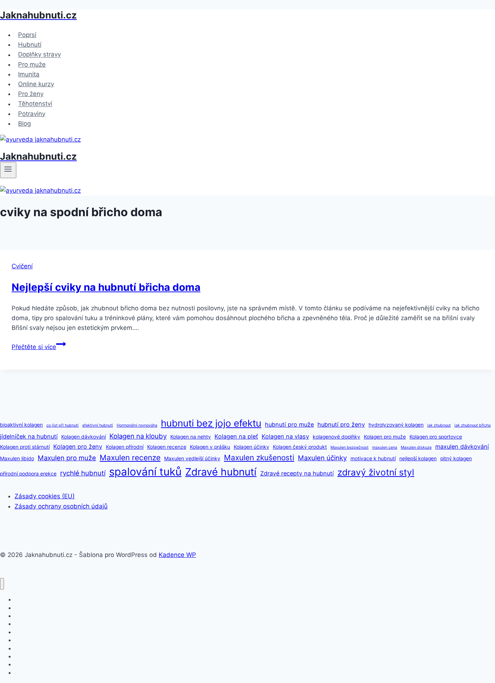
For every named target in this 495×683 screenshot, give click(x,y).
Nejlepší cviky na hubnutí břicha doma (106, 287)
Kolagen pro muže (385, 437)
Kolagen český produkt (300, 447)
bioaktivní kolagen (21, 425)
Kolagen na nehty (190, 437)
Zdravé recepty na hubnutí (297, 473)
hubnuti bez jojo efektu (211, 423)
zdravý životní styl (375, 472)
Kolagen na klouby (138, 436)
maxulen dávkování (462, 446)
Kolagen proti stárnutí (25, 447)
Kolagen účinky (251, 447)
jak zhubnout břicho (472, 425)
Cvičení (22, 266)
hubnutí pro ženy (341, 424)
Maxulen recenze (130, 457)
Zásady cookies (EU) (44, 496)
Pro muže (32, 64)
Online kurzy (36, 84)
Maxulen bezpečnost (349, 447)
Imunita (28, 74)
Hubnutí (29, 44)
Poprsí (27, 34)
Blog (24, 123)
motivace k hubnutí (373, 458)
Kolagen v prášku (210, 447)
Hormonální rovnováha (137, 425)
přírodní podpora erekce (28, 474)
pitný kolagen (456, 458)
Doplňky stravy (39, 54)
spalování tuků (145, 471)
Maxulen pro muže (67, 458)
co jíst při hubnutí (62, 425)
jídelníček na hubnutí (29, 436)
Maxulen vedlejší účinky (192, 458)
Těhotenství (35, 104)
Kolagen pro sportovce (435, 437)
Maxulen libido (17, 458)
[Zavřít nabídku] (2, 584)
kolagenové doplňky (336, 437)
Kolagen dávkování (83, 437)
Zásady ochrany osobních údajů (61, 506)
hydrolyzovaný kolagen (396, 425)
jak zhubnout (439, 425)
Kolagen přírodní (124, 447)
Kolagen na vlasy (285, 436)
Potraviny (31, 113)
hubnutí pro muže (289, 424)
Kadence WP (177, 554)
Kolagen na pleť (236, 436)
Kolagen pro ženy (77, 446)
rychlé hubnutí (82, 473)
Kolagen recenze (166, 447)
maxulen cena (384, 447)
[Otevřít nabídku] (8, 170)
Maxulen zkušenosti (259, 457)
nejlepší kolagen (418, 458)
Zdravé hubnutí (221, 472)
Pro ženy (30, 93)
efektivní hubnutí (97, 425)
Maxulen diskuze (416, 447)
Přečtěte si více (39, 347)
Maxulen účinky (322, 458)
